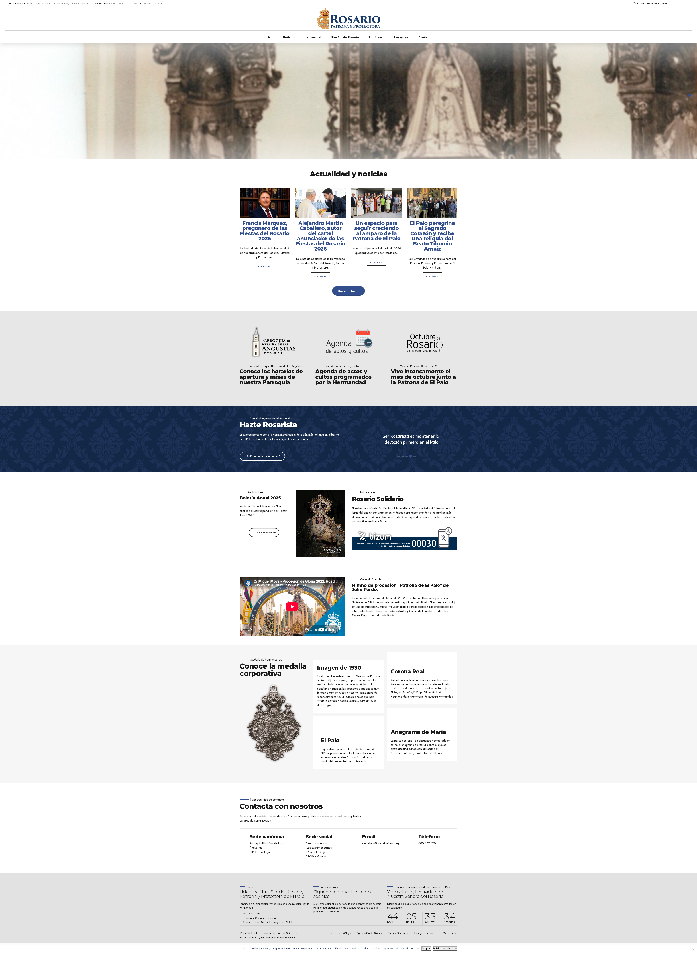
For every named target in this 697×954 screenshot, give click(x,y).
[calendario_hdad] (348, 342)
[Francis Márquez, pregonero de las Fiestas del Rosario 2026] (265, 215)
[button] (681, 149)
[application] (292, 606)
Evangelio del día (423, 933)
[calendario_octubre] (424, 342)
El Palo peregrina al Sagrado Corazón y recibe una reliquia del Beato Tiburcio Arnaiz (432, 236)
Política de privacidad (445, 948)
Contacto (424, 37)
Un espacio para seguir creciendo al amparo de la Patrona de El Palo (376, 231)
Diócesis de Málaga (340, 933)
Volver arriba (450, 933)
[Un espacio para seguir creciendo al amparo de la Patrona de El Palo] (376, 215)
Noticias (289, 37)
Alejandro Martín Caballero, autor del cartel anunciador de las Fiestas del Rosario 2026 (320, 236)
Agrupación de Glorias (369, 933)
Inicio (269, 37)
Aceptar (426, 948)
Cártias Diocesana (398, 933)
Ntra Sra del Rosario (345, 37)
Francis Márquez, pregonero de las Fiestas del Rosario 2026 (264, 231)
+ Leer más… (264, 266)
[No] (692, 949)
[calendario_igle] (273, 342)
